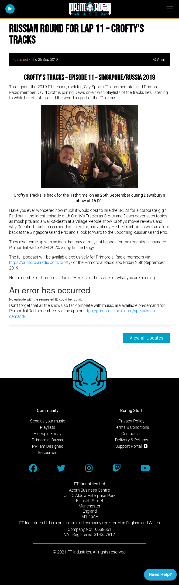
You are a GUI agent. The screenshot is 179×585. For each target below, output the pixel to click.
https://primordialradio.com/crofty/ (40, 262)
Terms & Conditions (131, 427)
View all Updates (146, 338)
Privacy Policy (131, 420)
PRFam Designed (47, 446)
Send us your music (47, 420)
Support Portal (129, 446)
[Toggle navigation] (169, 9)
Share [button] (161, 60)
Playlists (47, 427)
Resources (47, 452)
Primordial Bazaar (48, 439)
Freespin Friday (48, 433)
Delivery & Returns (131, 439)
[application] (160, 575)
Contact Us (131, 433)
